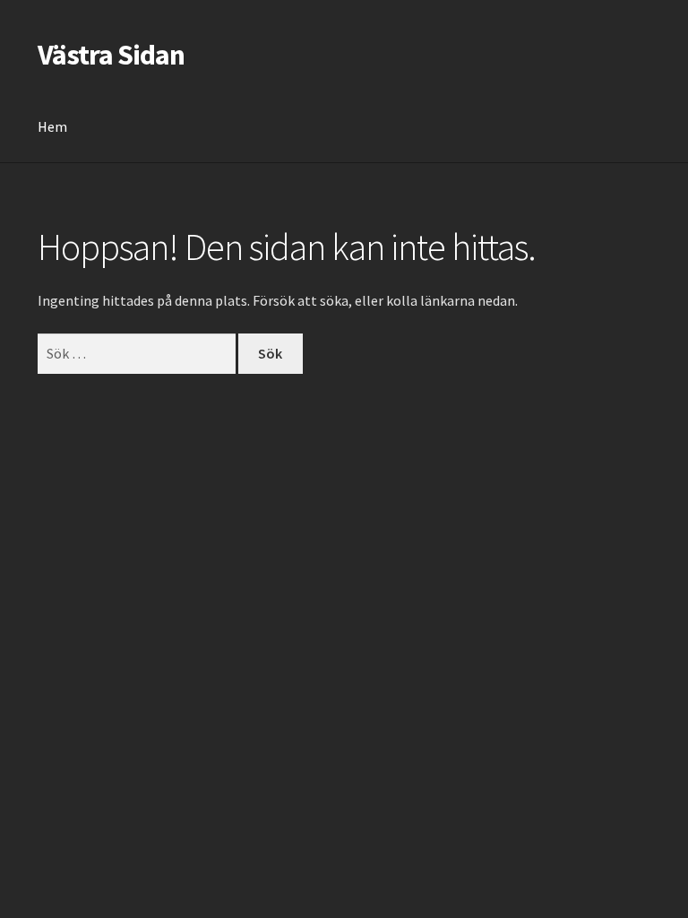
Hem (52, 126)
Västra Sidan (111, 55)
